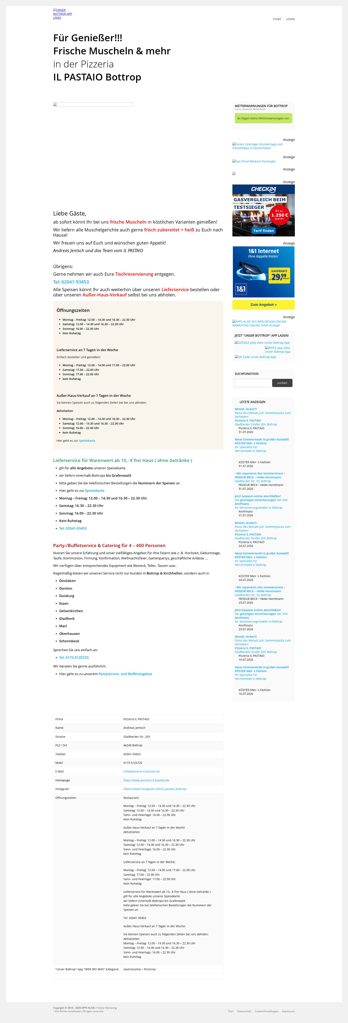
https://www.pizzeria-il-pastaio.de (146, 780)
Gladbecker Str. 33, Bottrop (260, 477)
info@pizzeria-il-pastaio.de (141, 771)
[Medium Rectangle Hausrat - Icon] (253, 161)
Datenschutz (244, 1011)
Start (277, 19)
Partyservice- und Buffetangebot (125, 673)
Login (290, 19)
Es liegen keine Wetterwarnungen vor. (263, 118)
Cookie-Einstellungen (267, 1011)
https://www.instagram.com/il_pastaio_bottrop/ (155, 789)
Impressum (288, 1011)
